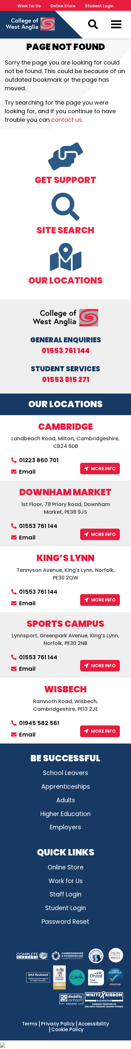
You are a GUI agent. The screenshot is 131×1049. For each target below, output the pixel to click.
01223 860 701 (39, 460)
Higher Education (65, 814)
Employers (65, 827)
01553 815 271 (65, 380)
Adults (65, 800)
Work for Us (29, 6)
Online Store (62, 6)
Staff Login (65, 894)
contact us (66, 120)
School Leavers (65, 773)
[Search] (92, 24)
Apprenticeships (65, 786)
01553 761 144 (66, 351)
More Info (103, 468)
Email (27, 472)
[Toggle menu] (116, 25)
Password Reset (65, 921)
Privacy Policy (58, 1024)
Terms (30, 1024)
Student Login (99, 6)
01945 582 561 (39, 723)
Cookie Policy (67, 1029)
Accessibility (93, 1024)
